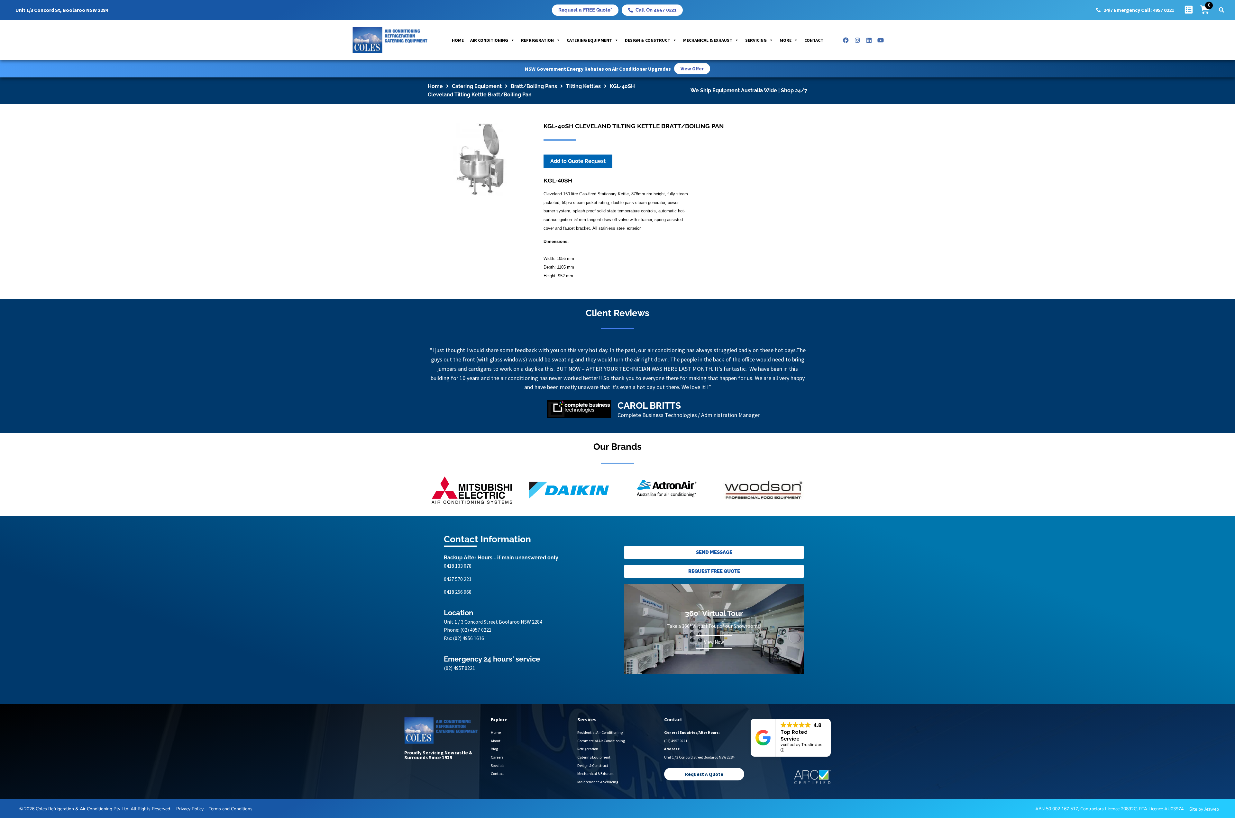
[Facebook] (846, 40)
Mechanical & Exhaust (707, 40)
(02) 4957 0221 (475, 648)
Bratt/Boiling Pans (534, 86)
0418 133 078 (457, 584)
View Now (714, 661)
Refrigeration (537, 40)
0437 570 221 (457, 597)
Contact (813, 40)
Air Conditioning (489, 40)
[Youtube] (880, 40)
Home (458, 40)
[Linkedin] (869, 40)
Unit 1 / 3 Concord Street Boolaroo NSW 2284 (493, 640)
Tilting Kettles (583, 86)
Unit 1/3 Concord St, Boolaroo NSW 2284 (61, 10)
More (785, 40)
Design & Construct (647, 40)
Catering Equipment (589, 40)
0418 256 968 (457, 610)
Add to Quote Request (578, 161)
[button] (1221, 9)
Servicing (756, 40)
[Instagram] (857, 40)
